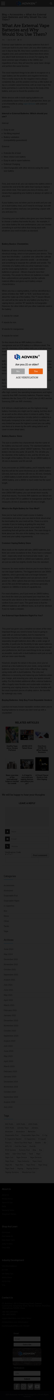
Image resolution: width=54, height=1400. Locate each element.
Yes (36, 371)
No (18, 371)
